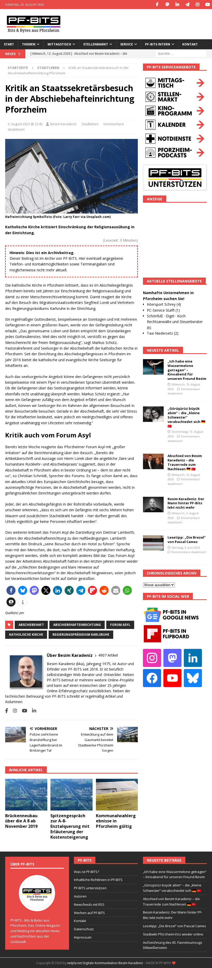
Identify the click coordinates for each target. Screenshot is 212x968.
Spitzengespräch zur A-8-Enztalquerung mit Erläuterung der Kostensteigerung (69, 826)
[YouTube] (207, 4)
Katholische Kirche (26, 634)
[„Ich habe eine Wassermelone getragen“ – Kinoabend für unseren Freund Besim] (153, 367)
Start (9, 44)
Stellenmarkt (95, 44)
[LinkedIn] (177, 4)
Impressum (83, 937)
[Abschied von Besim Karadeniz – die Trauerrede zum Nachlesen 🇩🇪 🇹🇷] (153, 461)
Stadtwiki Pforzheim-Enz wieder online (173, 934)
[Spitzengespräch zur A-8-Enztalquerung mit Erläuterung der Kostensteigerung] (71, 794)
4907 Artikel (108, 655)
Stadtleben (90, 124)
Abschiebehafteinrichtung (77, 625)
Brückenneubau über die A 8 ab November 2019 (21, 821)
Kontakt (190, 44)
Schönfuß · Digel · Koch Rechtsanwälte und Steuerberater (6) (175, 321)
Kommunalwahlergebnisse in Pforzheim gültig (116, 821)
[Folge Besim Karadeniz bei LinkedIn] (32, 710)
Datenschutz (84, 929)
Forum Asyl (120, 625)
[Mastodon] (167, 4)
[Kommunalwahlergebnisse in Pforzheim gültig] (117, 794)
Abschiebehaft (31, 625)
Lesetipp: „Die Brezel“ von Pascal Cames (187, 539)
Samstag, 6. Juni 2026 (186, 547)
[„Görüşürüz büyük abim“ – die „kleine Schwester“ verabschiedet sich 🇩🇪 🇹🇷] (153, 414)
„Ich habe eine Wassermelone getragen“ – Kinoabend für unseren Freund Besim (187, 370)
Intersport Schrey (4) (164, 304)
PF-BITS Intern (157, 44)
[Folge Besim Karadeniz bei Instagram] (13, 710)
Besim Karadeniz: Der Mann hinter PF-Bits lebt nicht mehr (186, 503)
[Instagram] (197, 4)
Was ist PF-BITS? (86, 871)
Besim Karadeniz (63, 124)
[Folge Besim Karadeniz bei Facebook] (6, 710)
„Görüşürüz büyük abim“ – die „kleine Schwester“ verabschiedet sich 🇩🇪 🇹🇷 (186, 417)
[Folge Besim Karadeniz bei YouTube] (22, 710)
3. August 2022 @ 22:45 (25, 124)
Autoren (80, 896)
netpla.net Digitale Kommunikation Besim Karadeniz (105, 963)
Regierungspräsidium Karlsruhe (80, 634)
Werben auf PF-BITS (89, 912)
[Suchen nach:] (181, 53)
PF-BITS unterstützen (90, 888)
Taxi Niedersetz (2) (162, 333)
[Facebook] (157, 4)
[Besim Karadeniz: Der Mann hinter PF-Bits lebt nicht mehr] (153, 504)
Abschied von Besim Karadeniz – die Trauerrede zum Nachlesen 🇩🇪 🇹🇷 (185, 462)
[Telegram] (187, 4)
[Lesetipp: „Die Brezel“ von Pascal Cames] (153, 543)
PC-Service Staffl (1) (163, 310)
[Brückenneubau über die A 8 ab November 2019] (26, 794)
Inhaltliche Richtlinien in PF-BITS (98, 879)
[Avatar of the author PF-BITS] (36, 905)
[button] (11, 590)
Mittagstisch (59, 44)
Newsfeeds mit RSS (89, 904)
